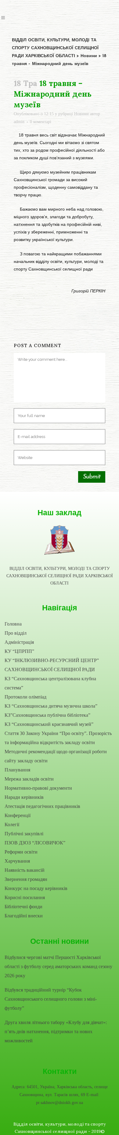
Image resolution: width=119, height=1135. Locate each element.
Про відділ (16, 633)
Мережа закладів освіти (29, 778)
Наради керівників (24, 797)
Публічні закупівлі (24, 833)
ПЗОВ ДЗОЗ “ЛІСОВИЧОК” (35, 842)
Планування (17, 769)
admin (19, 121)
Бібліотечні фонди (23, 906)
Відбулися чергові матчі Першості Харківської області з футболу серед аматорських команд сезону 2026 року (58, 966)
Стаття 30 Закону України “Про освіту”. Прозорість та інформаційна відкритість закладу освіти (58, 738)
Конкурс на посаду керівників (36, 888)
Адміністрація (19, 642)
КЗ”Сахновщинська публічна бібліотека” (47, 715)
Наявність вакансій (25, 870)
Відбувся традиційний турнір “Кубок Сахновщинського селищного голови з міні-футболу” (51, 999)
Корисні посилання (25, 897)
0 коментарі (40, 121)
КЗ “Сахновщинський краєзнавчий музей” (49, 724)
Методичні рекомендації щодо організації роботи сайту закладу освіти (56, 756)
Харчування (17, 861)
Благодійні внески (24, 915)
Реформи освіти (21, 851)
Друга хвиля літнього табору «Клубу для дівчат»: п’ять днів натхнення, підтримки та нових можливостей (56, 1031)
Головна (13, 623)
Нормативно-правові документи (38, 788)
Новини (81, 114)
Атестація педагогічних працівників (42, 806)
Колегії (12, 824)
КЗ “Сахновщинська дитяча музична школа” (51, 706)
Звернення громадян (26, 879)
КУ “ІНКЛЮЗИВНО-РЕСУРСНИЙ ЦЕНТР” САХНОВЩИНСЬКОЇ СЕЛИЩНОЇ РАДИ (52, 665)
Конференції (18, 815)
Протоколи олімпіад (25, 696)
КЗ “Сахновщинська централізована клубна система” (50, 683)
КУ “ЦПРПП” (19, 651)
